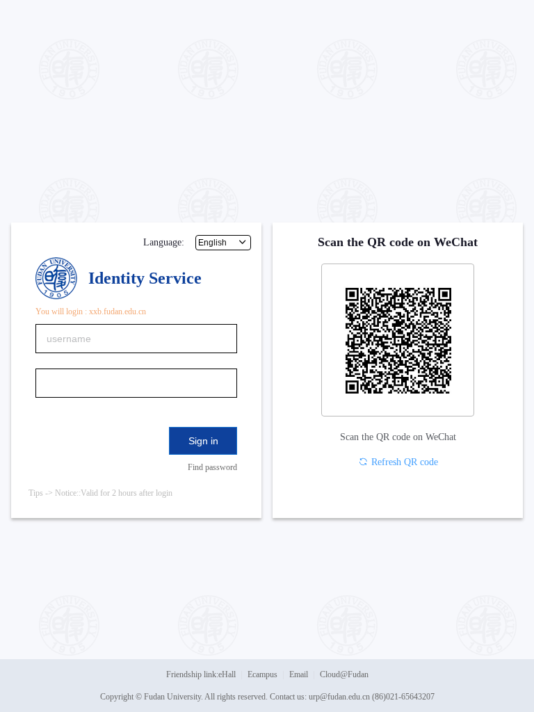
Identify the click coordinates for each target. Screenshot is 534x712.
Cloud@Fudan (344, 674)
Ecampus (262, 674)
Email (298, 674)
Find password (212, 467)
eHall (227, 674)
